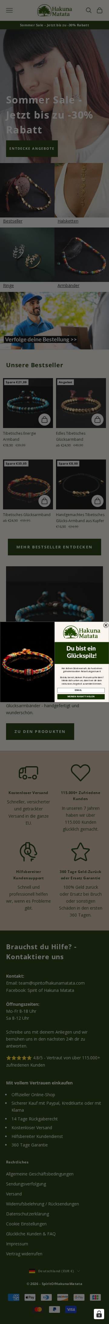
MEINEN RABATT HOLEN (81, 696)
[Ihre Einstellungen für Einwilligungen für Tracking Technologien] (99, 1314)
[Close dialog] (106, 625)
